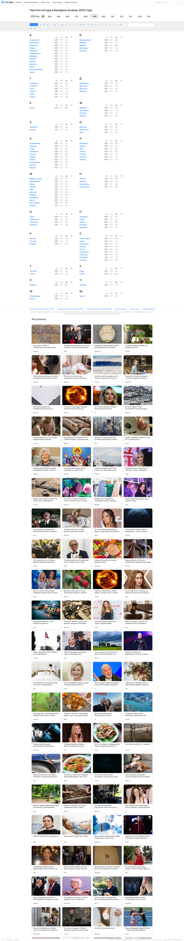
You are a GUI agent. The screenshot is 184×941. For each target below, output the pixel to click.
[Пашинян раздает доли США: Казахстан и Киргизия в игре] (107, 461)
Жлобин (83, 113)
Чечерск (83, 285)
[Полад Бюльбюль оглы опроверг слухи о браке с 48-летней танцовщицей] (76, 553)
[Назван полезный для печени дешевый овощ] (107, 553)
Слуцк (82, 249)
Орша (32, 217)
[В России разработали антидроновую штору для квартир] (46, 400)
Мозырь (33, 195)
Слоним (83, 247)
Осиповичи (34, 219)
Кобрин (33, 157)
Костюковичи (35, 162)
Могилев (33, 192)
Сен (121, 16)
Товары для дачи (148, 309)
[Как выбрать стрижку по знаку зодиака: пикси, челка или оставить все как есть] (76, 891)
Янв (49, 16)
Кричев (33, 165)
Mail (3, 939)
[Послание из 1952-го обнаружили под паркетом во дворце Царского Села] (46, 339)
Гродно (33, 97)
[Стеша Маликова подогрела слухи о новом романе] (107, 615)
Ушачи (82, 274)
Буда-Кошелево (36, 69)
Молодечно (34, 197)
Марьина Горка (36, 179)
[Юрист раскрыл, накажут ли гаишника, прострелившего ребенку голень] (138, 615)
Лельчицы (84, 143)
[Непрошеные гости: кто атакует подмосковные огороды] (46, 431)
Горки (32, 94)
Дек (148, 16)
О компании (9, 939)
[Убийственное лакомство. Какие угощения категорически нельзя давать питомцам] (46, 369)
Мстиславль (35, 203)
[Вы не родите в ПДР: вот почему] (76, 829)
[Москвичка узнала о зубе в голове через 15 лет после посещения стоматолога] (138, 891)
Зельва (33, 130)
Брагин (32, 61)
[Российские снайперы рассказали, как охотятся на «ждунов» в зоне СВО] (107, 799)
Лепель (82, 146)
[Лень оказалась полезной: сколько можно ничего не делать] (138, 768)
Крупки (33, 168)
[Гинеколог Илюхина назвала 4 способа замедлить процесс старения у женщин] (138, 369)
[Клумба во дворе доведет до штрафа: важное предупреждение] (138, 339)
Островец (34, 222)
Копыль (33, 160)
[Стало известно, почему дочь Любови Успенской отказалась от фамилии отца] (138, 584)
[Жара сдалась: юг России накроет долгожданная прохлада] (138, 553)
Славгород (84, 244)
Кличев (33, 154)
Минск (32, 184)
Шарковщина (35, 296)
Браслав (33, 64)
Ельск (32, 108)
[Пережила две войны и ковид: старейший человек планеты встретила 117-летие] (46, 461)
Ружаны (33, 244)
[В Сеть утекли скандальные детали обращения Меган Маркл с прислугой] (107, 891)
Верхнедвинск (85, 40)
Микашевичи (35, 181)
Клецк (32, 149)
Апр (76, 16)
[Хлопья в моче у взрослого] (107, 921)
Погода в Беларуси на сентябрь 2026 (70, 309)
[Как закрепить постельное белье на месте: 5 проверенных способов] (46, 676)
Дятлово (83, 91)
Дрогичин (83, 89)
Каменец (33, 146)
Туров (32, 274)
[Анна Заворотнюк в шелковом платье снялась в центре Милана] (138, 799)
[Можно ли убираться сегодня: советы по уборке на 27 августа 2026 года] (46, 921)
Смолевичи (84, 252)
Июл (104, 16)
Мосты (32, 200)
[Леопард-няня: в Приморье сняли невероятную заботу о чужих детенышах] (46, 707)
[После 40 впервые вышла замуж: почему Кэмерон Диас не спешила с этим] (76, 676)
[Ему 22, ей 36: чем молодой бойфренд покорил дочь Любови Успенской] (46, 584)
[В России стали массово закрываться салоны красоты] (76, 369)
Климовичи (34, 151)
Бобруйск (33, 56)
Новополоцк (84, 187)
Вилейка (83, 43)
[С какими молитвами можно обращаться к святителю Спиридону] (76, 461)
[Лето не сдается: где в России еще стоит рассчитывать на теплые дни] (107, 645)
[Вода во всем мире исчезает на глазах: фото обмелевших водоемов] (46, 492)
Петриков (83, 217)
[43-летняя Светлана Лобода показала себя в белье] (107, 400)
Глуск (32, 89)
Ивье (82, 132)
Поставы (83, 225)
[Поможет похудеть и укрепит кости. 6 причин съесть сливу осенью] (76, 492)
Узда (81, 271)
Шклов (32, 299)
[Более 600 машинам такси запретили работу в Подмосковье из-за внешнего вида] (46, 615)
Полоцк (83, 222)
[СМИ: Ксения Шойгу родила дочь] (46, 829)
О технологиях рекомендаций (143, 939)
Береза (33, 48)
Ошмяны (33, 225)
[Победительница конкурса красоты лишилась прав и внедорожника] (76, 737)
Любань (83, 160)
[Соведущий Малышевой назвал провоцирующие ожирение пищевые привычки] (107, 339)
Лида (82, 149)
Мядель (33, 206)
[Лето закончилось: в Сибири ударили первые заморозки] (46, 553)
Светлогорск (85, 238)
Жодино (83, 116)
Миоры (32, 187)
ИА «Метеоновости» (176, 939)
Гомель (33, 91)
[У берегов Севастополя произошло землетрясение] (138, 707)
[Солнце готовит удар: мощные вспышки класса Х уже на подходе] (76, 400)
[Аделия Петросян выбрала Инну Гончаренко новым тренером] (138, 829)
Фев (58, 16)
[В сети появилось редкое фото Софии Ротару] (138, 492)
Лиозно (82, 151)
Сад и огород (134, 309)
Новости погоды (121, 309)
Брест (32, 67)
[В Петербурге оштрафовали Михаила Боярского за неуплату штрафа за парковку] (46, 523)
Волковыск (84, 48)
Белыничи (34, 45)
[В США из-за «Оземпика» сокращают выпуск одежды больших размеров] (107, 492)
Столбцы (83, 260)
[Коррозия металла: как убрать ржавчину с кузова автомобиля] (46, 768)
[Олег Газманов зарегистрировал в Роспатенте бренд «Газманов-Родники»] (107, 676)
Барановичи (34, 40)
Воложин (83, 51)
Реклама (16, 939)
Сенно (82, 241)
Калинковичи (35, 143)
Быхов (32, 72)
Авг (112, 16)
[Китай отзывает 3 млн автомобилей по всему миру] (138, 400)
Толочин (33, 271)
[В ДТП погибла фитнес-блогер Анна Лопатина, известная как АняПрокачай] (76, 860)
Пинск (82, 219)
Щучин (82, 296)
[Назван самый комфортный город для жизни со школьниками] (46, 799)
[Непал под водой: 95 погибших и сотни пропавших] (46, 645)
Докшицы (83, 86)
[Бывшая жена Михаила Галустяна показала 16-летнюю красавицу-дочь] (76, 339)
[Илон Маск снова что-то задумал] (138, 737)
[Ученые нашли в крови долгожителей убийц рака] (46, 737)
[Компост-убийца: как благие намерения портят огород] (76, 799)
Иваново (83, 127)
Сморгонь (84, 255)
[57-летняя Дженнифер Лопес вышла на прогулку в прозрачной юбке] (107, 523)
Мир (31, 189)
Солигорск (84, 257)
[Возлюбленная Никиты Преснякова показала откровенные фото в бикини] (107, 707)
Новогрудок (84, 184)
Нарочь (83, 179)
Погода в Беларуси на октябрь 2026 (99, 309)
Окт (130, 16)
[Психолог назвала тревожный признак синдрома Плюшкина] (76, 615)
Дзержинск (84, 83)
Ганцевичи (34, 83)
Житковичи (84, 110)
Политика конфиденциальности (124, 939)
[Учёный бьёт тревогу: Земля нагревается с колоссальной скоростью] (138, 523)
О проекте (111, 939)
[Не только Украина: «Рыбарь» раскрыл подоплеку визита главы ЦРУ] (76, 921)
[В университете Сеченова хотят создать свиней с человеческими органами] (76, 431)
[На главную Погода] (8, 2)
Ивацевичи (84, 130)
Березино (33, 51)
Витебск (83, 45)
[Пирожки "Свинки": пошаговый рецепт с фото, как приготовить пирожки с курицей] (76, 707)
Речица (33, 238)
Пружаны (83, 227)
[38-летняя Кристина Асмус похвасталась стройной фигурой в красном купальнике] (138, 860)
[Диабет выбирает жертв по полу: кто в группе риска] (138, 431)
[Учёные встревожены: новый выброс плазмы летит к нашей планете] (107, 584)
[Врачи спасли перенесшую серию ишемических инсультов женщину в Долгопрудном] (107, 829)
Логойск (83, 154)
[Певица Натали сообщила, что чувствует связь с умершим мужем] (138, 461)
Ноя (139, 16)
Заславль (33, 127)
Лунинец (83, 157)
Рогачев (33, 241)
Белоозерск (34, 43)
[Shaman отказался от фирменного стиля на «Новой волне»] (138, 645)
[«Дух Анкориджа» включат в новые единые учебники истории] (46, 891)
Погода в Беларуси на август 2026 (42, 309)
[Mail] (3, 2)
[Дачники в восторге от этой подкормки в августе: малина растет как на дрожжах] (76, 584)
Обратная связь (157, 939)
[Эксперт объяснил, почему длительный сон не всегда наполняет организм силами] (76, 523)
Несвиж (83, 181)
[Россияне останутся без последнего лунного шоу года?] (107, 768)
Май (85, 16)
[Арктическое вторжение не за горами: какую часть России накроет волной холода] (107, 369)
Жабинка (83, 108)
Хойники (33, 285)
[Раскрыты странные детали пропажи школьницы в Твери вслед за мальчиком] (107, 431)
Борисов (33, 59)
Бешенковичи (35, 53)
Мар (67, 16)
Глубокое (33, 86)
